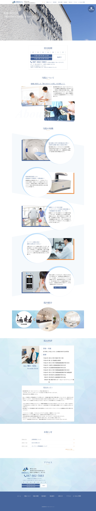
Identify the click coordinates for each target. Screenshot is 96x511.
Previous (34, 319)
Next (61, 319)
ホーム (43, 2)
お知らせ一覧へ (69, 449)
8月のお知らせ (36, 442)
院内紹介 (55, 2)
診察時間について (36, 439)
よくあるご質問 (81, 2)
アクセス (75, 2)
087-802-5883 (39, 62)
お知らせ (70, 2)
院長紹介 (65, 2)
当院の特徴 (60, 2)
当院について (49, 2)
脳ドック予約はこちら (60, 287)
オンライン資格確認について (39, 446)
